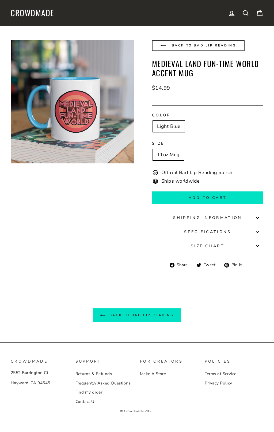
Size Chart (207, 246)
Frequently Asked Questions (103, 383)
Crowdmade (32, 13)
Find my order (88, 392)
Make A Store (153, 373)
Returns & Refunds (93, 373)
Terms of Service (221, 373)
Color (161, 115)
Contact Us (86, 401)
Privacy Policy (218, 383)
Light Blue (169, 126)
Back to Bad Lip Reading (203, 45)
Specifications (207, 231)
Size (158, 143)
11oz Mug (168, 154)
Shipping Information (207, 217)
